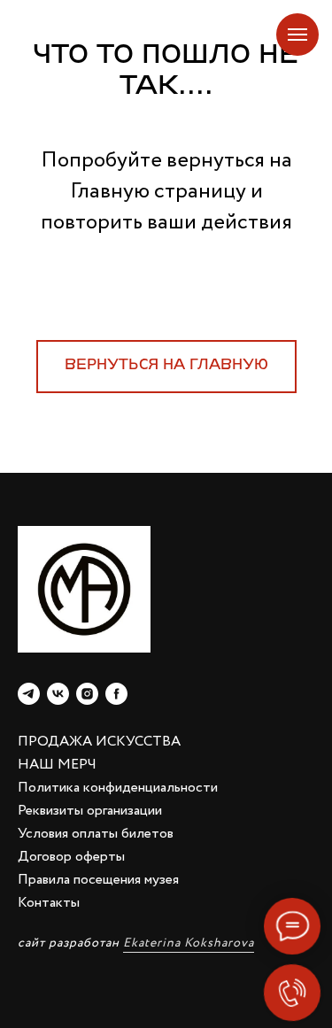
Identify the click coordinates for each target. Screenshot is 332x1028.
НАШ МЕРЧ (57, 764)
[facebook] (116, 694)
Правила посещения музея (98, 880)
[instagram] (87, 694)
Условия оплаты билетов (96, 833)
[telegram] (29, 694)
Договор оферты (71, 856)
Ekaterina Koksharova (188, 943)
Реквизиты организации (90, 810)
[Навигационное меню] (297, 34)
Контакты (49, 903)
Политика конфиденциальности (118, 787)
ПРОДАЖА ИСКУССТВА (99, 741)
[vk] (58, 694)
